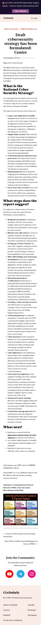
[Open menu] (32, 18)
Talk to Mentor (20, 11)
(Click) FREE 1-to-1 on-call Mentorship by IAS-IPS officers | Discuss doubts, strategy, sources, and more (20, 475)
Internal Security (27, 58)
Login (35, 18)
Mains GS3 (7, 63)
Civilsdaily (8, 18)
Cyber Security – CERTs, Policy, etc (20, 29)
